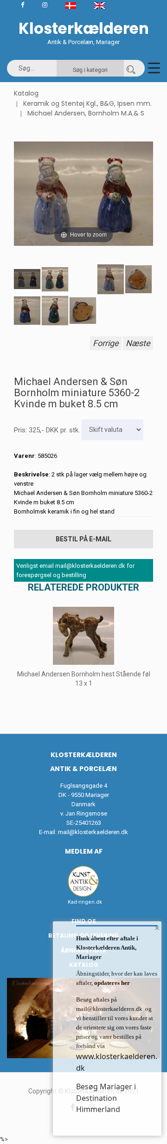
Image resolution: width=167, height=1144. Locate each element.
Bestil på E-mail (83, 539)
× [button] (157, 927)
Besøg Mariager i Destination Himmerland (106, 1097)
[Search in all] (131, 68)
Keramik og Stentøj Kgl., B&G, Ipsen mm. (87, 103)
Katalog (26, 93)
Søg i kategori (90, 70)
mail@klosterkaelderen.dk (93, 832)
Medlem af (84, 851)
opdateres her (111, 982)
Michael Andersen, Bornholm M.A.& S (85, 113)
